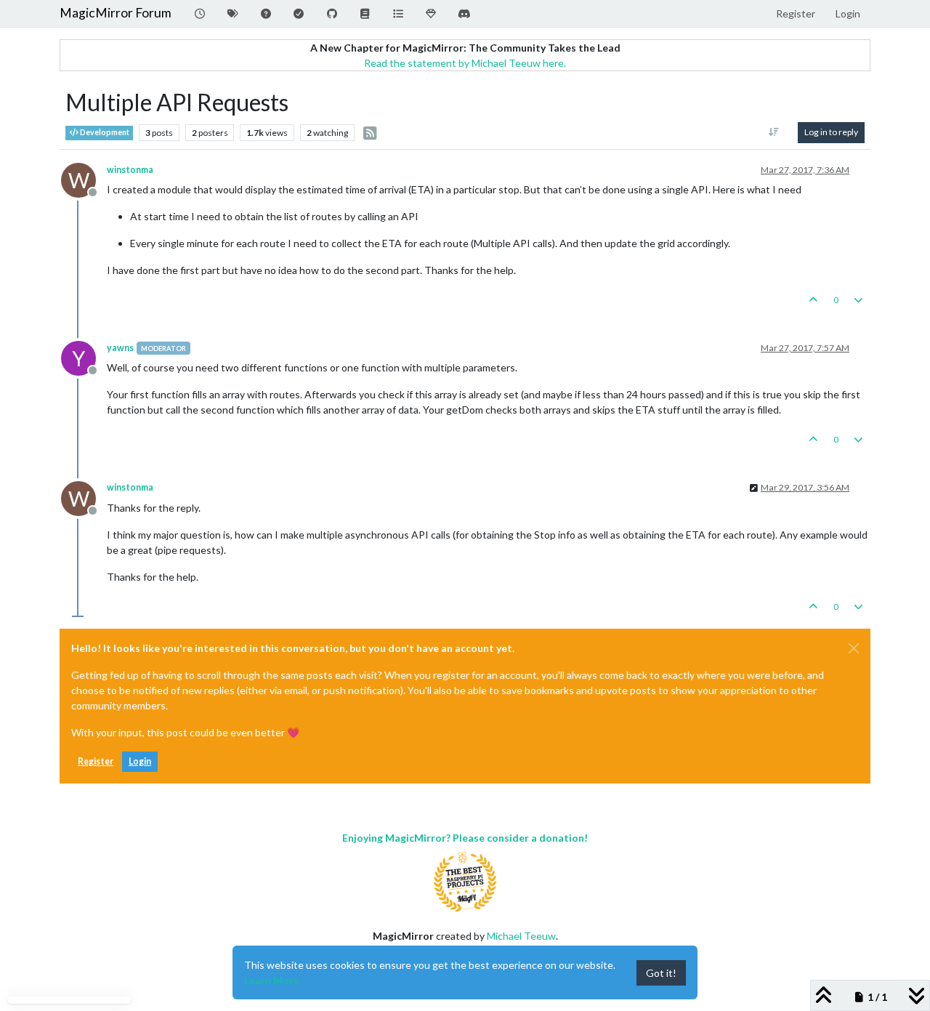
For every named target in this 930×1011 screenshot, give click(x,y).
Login (140, 761)
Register (95, 761)
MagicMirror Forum (115, 12)
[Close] (853, 648)
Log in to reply (831, 131)
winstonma (130, 169)
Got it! (661, 973)
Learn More (271, 980)
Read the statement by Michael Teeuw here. (465, 63)
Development (103, 132)
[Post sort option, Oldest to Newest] (774, 132)
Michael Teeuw (521, 936)
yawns (120, 347)
